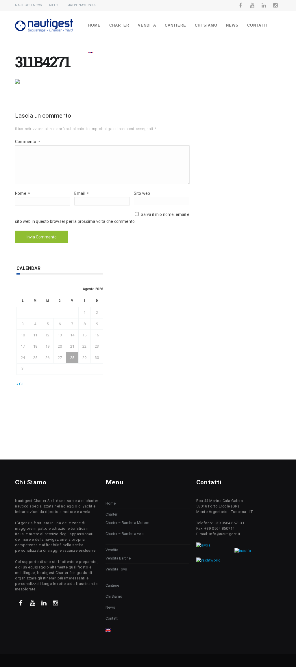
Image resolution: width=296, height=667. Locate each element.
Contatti (257, 25)
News (232, 25)
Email (81, 193)
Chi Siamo (206, 25)
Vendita (147, 25)
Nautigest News (28, 5)
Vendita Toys (116, 569)
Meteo (54, 5)
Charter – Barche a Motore (127, 522)
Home (94, 25)
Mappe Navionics (81, 5)
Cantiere (175, 25)
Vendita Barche (118, 558)
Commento (27, 141)
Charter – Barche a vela (125, 533)
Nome (22, 193)
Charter (119, 25)
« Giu (20, 384)
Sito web (142, 193)
